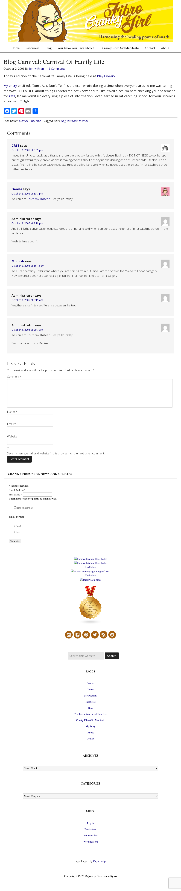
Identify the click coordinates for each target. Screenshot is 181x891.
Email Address (17, 490)
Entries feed (90, 829)
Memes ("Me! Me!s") (31, 121)
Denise (16, 189)
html (18, 526)
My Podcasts (90, 695)
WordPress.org (90, 841)
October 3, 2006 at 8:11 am (27, 300)
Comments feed (90, 835)
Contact (90, 683)
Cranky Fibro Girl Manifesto (90, 720)
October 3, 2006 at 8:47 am (27, 329)
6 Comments (57, 69)
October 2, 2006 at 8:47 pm (27, 193)
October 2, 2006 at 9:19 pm (27, 223)
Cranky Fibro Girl (90, 21)
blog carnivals (69, 121)
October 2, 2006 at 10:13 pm (27, 265)
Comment (14, 377)
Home (90, 689)
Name (12, 412)
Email (11, 424)
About (90, 732)
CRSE (15, 145)
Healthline (90, 567)
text (18, 532)
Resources (90, 701)
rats (12, 96)
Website (12, 436)
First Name (15, 494)
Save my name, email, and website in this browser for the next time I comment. (56, 453)
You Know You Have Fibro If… (90, 714)
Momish (17, 261)
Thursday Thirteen (38, 199)
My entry (10, 85)
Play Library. (106, 76)
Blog (90, 708)
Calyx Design (100, 861)
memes (83, 121)
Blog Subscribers (24, 507)
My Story (90, 726)
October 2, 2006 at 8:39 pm (27, 150)
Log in (90, 823)
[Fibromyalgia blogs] (90, 623)
